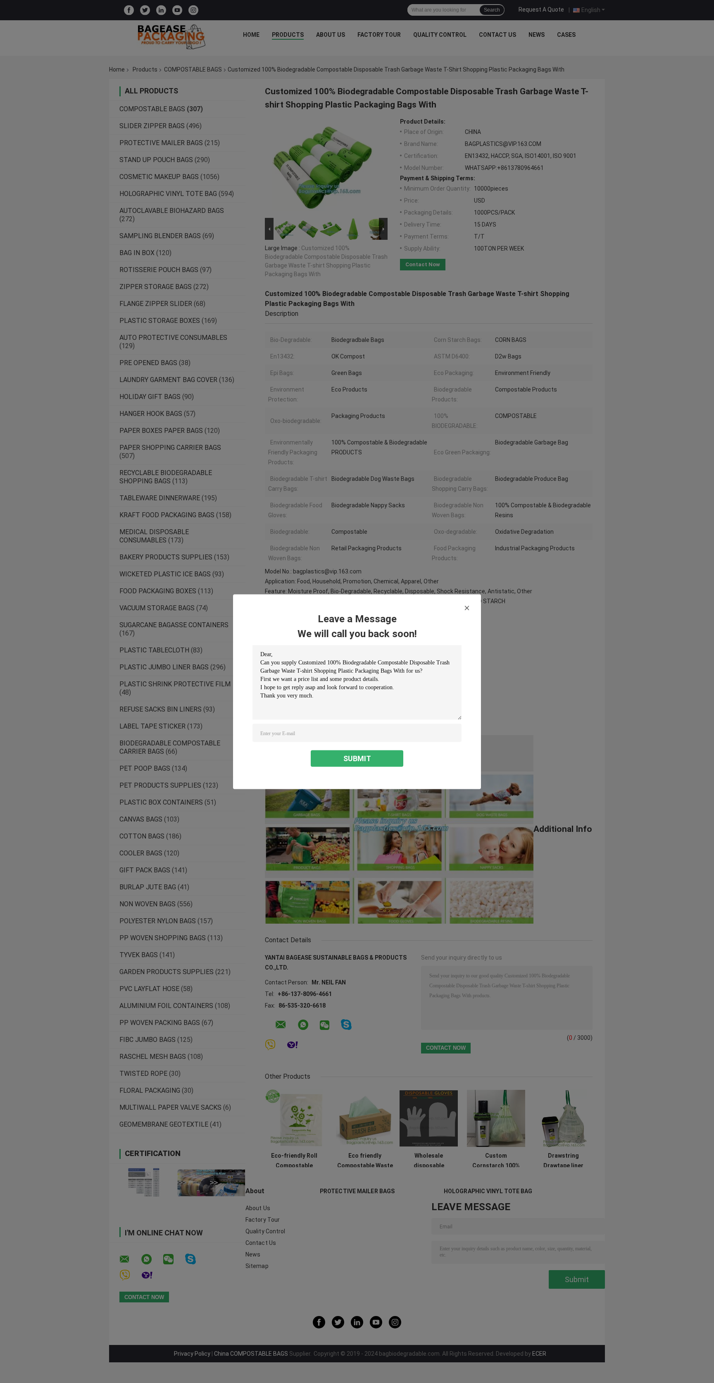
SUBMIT (357, 758)
